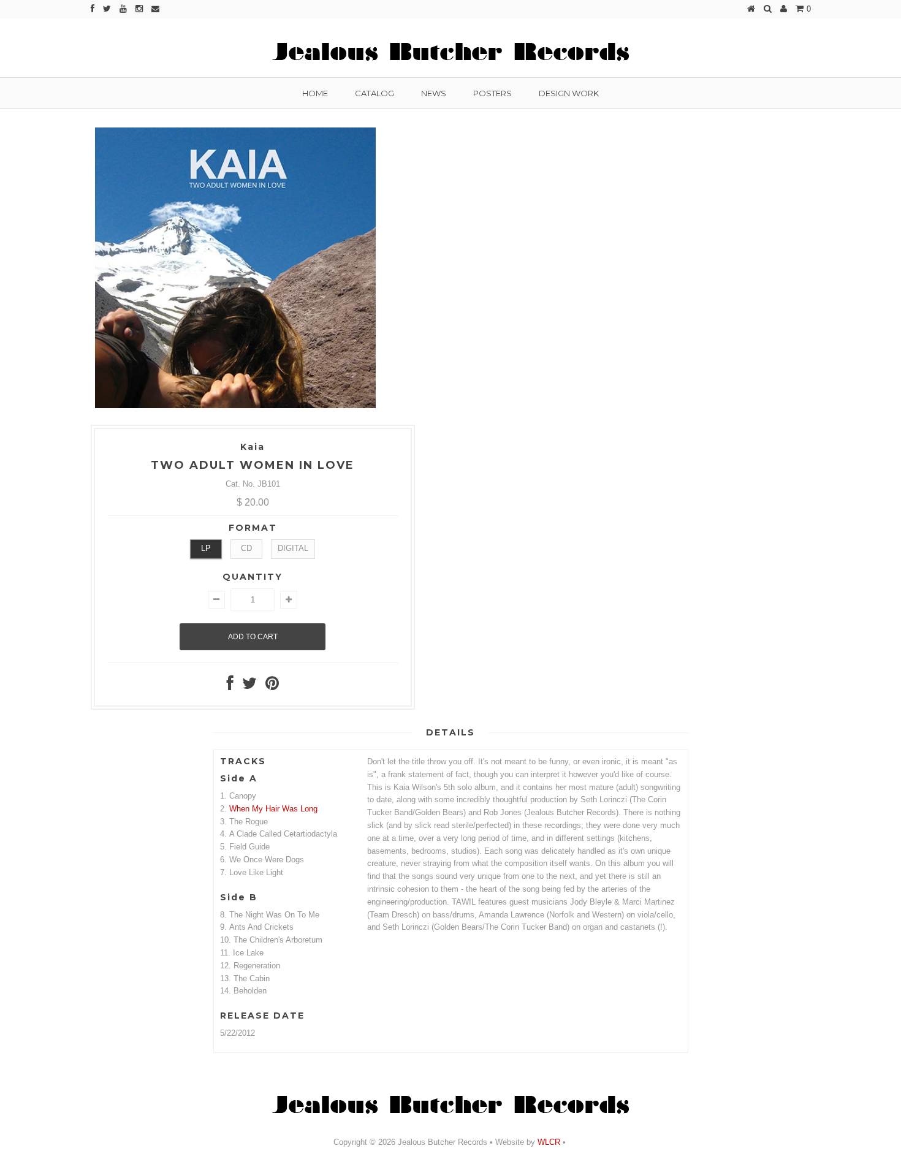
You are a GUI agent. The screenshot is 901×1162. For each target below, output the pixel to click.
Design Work (569, 93)
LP (206, 548)
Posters (492, 93)
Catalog (374, 93)
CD (246, 548)
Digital (293, 548)
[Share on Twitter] (249, 686)
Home (315, 93)
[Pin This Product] (272, 686)
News (433, 93)
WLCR (547, 1142)
